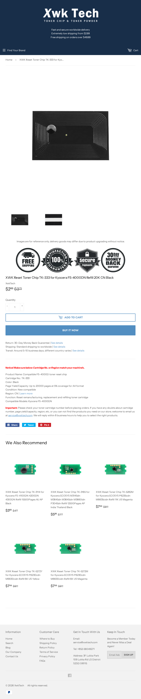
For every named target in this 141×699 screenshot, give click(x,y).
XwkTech (19, 685)
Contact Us (12, 656)
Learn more (26, 393)
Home (9, 59)
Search (9, 643)
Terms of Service (48, 651)
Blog (8, 647)
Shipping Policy (48, 643)
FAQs (42, 660)
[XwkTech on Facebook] (70, 676)
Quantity (10, 300)
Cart (135, 50)
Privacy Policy (47, 656)
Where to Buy (47, 638)
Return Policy (47, 647)
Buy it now (70, 330)
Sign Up (128, 654)
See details (57, 342)
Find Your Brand (16, 50)
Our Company (13, 651)
